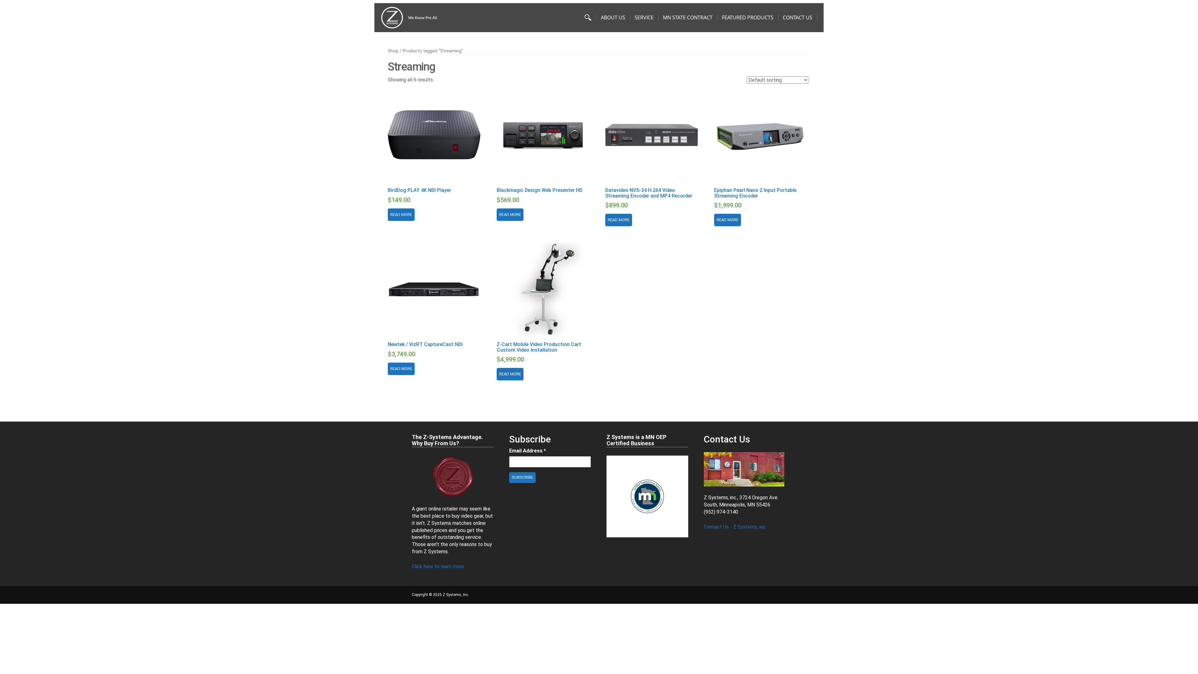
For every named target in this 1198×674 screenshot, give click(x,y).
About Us (613, 17)
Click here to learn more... (439, 566)
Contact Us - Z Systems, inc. (735, 527)
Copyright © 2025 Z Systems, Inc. (440, 595)
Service (644, 17)
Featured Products (747, 17)
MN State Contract (688, 17)
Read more (401, 214)
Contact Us (797, 17)
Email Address (527, 451)
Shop (393, 51)
